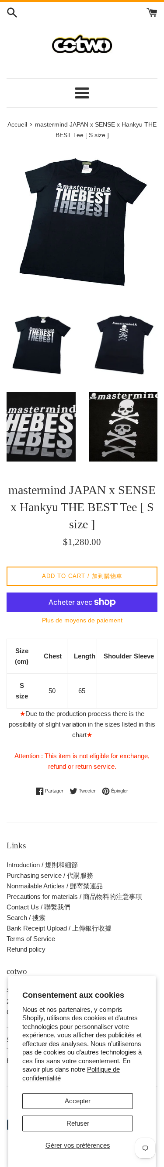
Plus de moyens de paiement (82, 620)
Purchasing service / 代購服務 (50, 875)
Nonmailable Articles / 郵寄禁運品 (55, 886)
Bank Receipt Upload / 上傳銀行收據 (59, 928)
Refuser (77, 1123)
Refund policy (26, 949)
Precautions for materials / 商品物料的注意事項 (74, 896)
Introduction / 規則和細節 (42, 865)
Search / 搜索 (26, 917)
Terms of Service (31, 938)
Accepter (78, 1101)
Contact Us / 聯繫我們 (38, 907)
